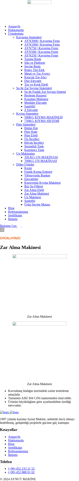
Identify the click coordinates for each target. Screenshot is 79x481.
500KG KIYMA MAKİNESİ (43, 117)
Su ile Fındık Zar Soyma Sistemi (45, 91)
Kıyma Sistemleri (27, 113)
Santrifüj (29, 106)
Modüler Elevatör (35, 102)
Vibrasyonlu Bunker (37, 175)
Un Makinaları (25, 153)
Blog (11, 208)
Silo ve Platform (34, 62)
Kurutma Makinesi (36, 99)
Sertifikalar (15, 215)
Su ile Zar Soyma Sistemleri (34, 88)
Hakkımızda (16, 30)
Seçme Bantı (32, 66)
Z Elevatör (31, 110)
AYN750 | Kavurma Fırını (41, 48)
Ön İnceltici (31, 139)
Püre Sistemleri (25, 124)
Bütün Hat (31, 128)
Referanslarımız (18, 211)
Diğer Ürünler (25, 164)
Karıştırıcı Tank (34, 150)
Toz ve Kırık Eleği (36, 84)
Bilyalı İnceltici (34, 142)
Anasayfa (14, 26)
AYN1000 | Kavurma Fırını (42, 44)
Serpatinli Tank (34, 146)
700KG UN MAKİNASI (40, 161)
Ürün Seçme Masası (37, 204)
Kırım (28, 168)
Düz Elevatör (32, 81)
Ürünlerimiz (15, 33)
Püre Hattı (30, 131)
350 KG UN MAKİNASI (41, 157)
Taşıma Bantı (32, 59)
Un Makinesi (32, 197)
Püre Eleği (31, 135)
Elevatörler (31, 179)
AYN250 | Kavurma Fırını (41, 55)
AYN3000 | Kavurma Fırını (42, 41)
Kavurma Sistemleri (29, 37)
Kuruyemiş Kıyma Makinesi (42, 182)
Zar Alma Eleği (34, 190)
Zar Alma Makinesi (36, 193)
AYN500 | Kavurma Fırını (41, 52)
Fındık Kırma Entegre (38, 171)
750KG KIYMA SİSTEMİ (41, 121)
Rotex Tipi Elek (34, 70)
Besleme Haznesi (35, 95)
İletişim (12, 219)
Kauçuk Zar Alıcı (35, 77)
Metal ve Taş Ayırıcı (37, 73)
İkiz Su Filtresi (33, 186)
